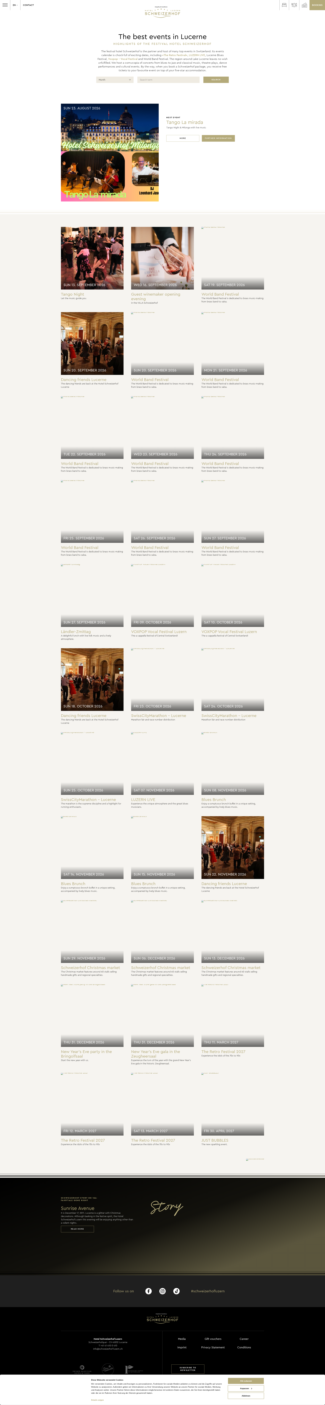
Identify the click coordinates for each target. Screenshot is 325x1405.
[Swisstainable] (108, 1369)
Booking (317, 5)
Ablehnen (246, 1396)
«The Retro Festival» (174, 55)
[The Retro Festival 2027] (232, 1015)
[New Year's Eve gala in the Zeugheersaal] (162, 1015)
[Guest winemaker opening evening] (162, 258)
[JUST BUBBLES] (232, 1104)
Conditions (244, 1347)
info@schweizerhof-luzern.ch (108, 1349)
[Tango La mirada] (110, 152)
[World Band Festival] (232, 258)
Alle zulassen (246, 1381)
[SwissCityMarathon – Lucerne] (162, 679)
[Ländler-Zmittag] (92, 595)
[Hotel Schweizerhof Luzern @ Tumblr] (176, 1291)
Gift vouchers (213, 1339)
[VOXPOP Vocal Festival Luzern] (162, 595)
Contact (28, 5)
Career (244, 1339)
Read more (77, 1229)
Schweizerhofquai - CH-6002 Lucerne (107, 1342)
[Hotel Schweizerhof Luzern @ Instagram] (162, 1291)
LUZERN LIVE (197, 55)
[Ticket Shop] (304, 5)
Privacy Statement (213, 1347)
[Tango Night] (92, 258)
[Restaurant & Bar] (294, 5)
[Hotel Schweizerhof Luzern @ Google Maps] (135, 1345)
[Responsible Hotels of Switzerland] (134, 1369)
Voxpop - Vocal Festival (122, 59)
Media (182, 1339)
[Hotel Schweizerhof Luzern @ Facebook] (148, 1291)
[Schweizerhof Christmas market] (92, 931)
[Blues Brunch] (232, 763)
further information (218, 138)
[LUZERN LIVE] (162, 763)
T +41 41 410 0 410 (108, 1345)
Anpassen (244, 1388)
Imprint (181, 1347)
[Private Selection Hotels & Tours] (82, 1369)
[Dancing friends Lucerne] (92, 343)
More (183, 138)
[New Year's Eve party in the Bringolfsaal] (92, 1015)
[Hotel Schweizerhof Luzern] (162, 12)
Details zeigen (97, 1400)
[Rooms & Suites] (284, 5)
